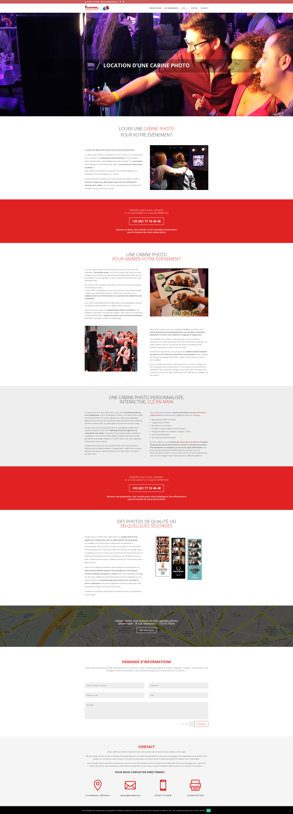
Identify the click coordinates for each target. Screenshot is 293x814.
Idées (183, 8)
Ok (209, 810)
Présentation (155, 8)
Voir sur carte (146, 630)
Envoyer (201, 723)
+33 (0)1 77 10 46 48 (146, 221)
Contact (204, 8)
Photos (194, 8)
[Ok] (290, 810)
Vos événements (171, 8)
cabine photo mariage (188, 442)
